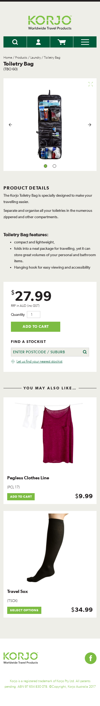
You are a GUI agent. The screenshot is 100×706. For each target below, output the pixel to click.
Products (21, 57)
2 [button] (54, 166)
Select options (24, 610)
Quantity (18, 314)
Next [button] (89, 125)
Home (7, 57)
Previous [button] (10, 125)
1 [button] (45, 166)
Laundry (35, 57)
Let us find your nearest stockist (39, 361)
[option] (50, 124)
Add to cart (36, 326)
